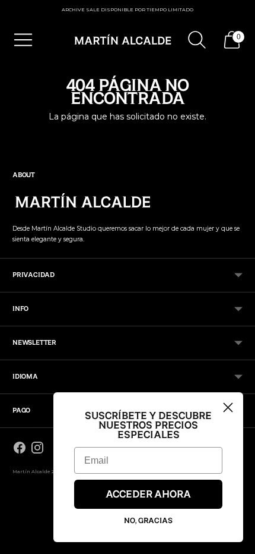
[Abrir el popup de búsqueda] (196, 39)
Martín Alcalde (31, 471)
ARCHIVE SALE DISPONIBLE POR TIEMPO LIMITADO (127, 9)
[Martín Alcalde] (123, 40)
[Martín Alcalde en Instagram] (37, 449)
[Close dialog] (228, 407)
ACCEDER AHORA (148, 494)
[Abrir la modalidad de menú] (23, 39)
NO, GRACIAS (148, 521)
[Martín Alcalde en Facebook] (19, 449)
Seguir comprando (127, 136)
